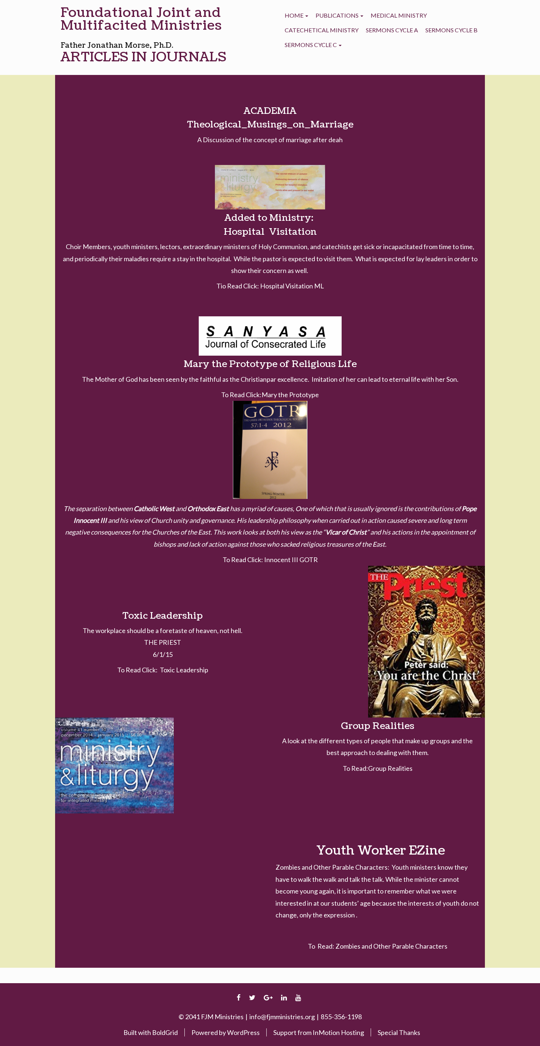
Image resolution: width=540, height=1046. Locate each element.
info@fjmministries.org (282, 1017)
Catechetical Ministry (322, 29)
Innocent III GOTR (291, 560)
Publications (338, 15)
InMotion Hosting (338, 1032)
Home (295, 15)
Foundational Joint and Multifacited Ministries (141, 19)
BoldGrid (165, 1032)
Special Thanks (399, 1032)
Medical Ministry (399, 15)
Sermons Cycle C (311, 44)
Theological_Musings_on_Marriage (270, 124)
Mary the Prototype (290, 395)
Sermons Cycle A (392, 29)
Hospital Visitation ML (292, 286)
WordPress (243, 1032)
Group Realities (390, 768)
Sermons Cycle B (451, 29)
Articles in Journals (143, 57)
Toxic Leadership (184, 670)
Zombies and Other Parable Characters (391, 946)
